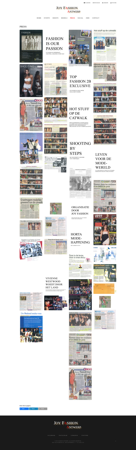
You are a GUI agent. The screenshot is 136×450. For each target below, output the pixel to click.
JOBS (87, 18)
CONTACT (95, 18)
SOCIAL (80, 18)
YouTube (85, 435)
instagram (97, 2)
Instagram (63, 435)
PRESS (72, 18)
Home (39, 18)
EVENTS (47, 18)
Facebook (51, 435)
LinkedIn (74, 435)
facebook (87, 2)
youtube (113, 2)
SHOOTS (55, 18)
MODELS (64, 18)
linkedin (105, 2)
